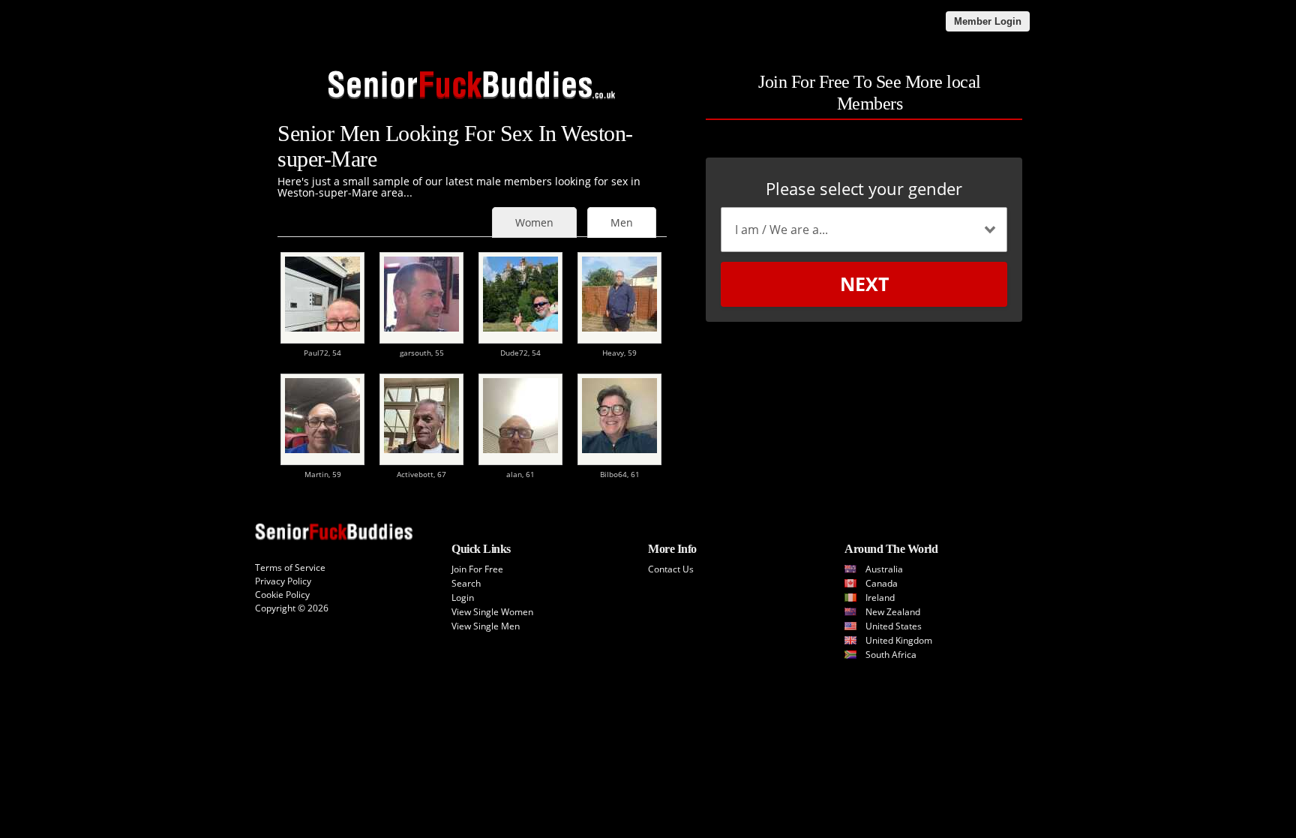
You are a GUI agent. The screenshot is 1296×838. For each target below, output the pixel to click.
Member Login (988, 21)
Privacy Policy (283, 581)
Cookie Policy (282, 594)
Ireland (880, 597)
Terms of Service (290, 567)
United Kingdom (899, 640)
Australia (884, 569)
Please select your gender (864, 188)
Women (534, 222)
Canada (882, 583)
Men (621, 222)
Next (864, 283)
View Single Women (492, 611)
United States (894, 626)
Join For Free (477, 569)
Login (463, 597)
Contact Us (671, 569)
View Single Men (486, 626)
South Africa (891, 654)
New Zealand (893, 611)
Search (466, 583)
